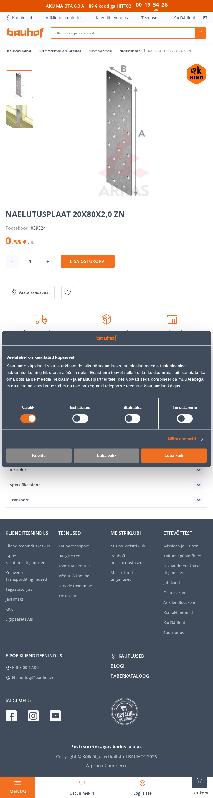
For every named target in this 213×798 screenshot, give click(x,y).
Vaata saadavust (34, 292)
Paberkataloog (130, 676)
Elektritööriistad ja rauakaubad (60, 51)
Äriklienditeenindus (64, 17)
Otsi (200, 33)
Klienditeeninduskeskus (28, 546)
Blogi (118, 666)
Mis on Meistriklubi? (129, 546)
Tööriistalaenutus (74, 566)
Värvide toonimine (75, 586)
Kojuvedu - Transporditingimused (26, 576)
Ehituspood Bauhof (19, 51)
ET (205, 17)
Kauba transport (73, 546)
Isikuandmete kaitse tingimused (182, 569)
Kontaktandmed (178, 612)
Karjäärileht (184, 17)
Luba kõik (173, 455)
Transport (19, 499)
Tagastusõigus (19, 589)
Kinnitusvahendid (101, 51)
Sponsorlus (173, 632)
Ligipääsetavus (19, 619)
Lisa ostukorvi (88, 261)
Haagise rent (70, 556)
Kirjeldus (18, 470)
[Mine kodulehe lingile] (25, 33)
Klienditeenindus (112, 17)
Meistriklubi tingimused (122, 576)
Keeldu (39, 455)
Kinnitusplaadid (130, 51)
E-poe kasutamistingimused (25, 559)
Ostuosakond (175, 592)
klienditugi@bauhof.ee (33, 677)
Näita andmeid (182, 438)
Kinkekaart (68, 595)
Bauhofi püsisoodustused (127, 559)
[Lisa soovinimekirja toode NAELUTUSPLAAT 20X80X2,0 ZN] (67, 292)
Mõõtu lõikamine (73, 576)
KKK (9, 609)
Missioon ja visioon (181, 546)
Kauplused (22, 17)
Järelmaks (15, 599)
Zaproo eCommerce (107, 765)
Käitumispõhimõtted (182, 556)
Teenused (150, 17)
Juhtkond (171, 582)
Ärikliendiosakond (180, 602)
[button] (19, 84)
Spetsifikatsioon (25, 485)
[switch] (80, 418)
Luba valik (106, 455)
